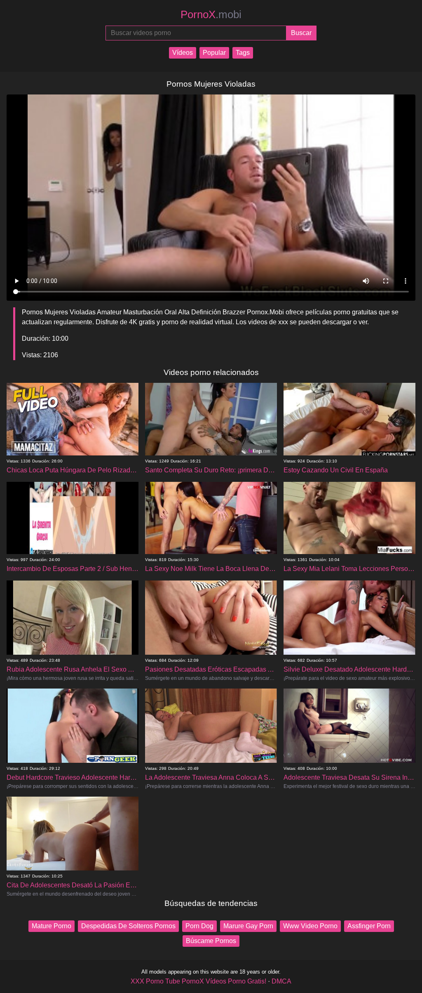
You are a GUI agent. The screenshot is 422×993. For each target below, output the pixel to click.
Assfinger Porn (369, 925)
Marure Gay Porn (248, 925)
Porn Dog (199, 925)
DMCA (281, 981)
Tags (243, 52)
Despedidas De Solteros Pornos (128, 925)
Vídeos (182, 52)
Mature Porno (51, 925)
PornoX (211, 14)
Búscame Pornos (211, 940)
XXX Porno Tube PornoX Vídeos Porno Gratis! (198, 981)
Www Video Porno (310, 925)
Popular (214, 52)
